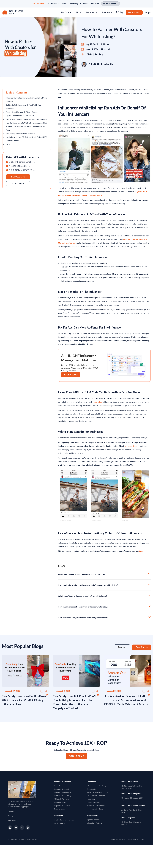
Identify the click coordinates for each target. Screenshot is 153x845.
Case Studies (92, 789)
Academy (96, 786)
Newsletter (91, 799)
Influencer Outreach (61, 789)
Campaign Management (63, 792)
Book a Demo (13, 820)
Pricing (119, 12)
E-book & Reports (93, 802)
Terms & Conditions (118, 839)
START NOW (18, 183)
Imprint (143, 839)
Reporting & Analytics (62, 806)
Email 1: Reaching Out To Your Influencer (22, 112)
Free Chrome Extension (96, 796)
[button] (67, 12)
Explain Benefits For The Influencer (19, 115)
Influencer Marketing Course (97, 792)
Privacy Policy (133, 839)
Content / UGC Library (62, 796)
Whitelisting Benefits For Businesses (20, 133)
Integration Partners (94, 823)
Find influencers (60, 786)
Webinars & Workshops (96, 806)
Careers (11, 811)
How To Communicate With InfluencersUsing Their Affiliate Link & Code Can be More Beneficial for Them (26, 126)
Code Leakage (59, 809)
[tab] (122, 647)
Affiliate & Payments (61, 799)
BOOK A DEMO (134, 12)
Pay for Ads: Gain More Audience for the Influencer (26, 119)
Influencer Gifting (60, 802)
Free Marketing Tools (95, 809)
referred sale (98, 402)
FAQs (7, 144)
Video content (131, 446)
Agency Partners (93, 820)
